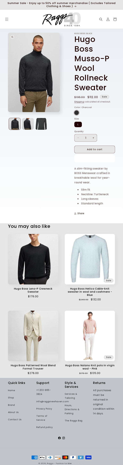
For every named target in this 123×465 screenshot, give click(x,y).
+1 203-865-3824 (43, 392)
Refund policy (44, 427)
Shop (11, 397)
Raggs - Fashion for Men (59, 463)
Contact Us (15, 419)
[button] (6, 19)
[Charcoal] (76, 112)
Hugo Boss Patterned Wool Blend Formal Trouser (33, 367)
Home (11, 390)
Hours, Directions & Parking (72, 409)
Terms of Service (41, 418)
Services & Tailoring (71, 396)
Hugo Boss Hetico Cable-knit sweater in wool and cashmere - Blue (90, 291)
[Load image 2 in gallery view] (28, 124)
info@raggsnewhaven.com (52, 401)
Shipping (79, 101)
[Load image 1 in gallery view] (14, 124)
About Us (13, 412)
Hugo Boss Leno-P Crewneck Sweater (33, 290)
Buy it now (95, 158)
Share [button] (81, 213)
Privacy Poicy (44, 408)
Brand (11, 405)
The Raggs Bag (73, 420)
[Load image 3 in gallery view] (41, 124)
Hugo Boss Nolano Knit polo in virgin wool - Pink (90, 367)
